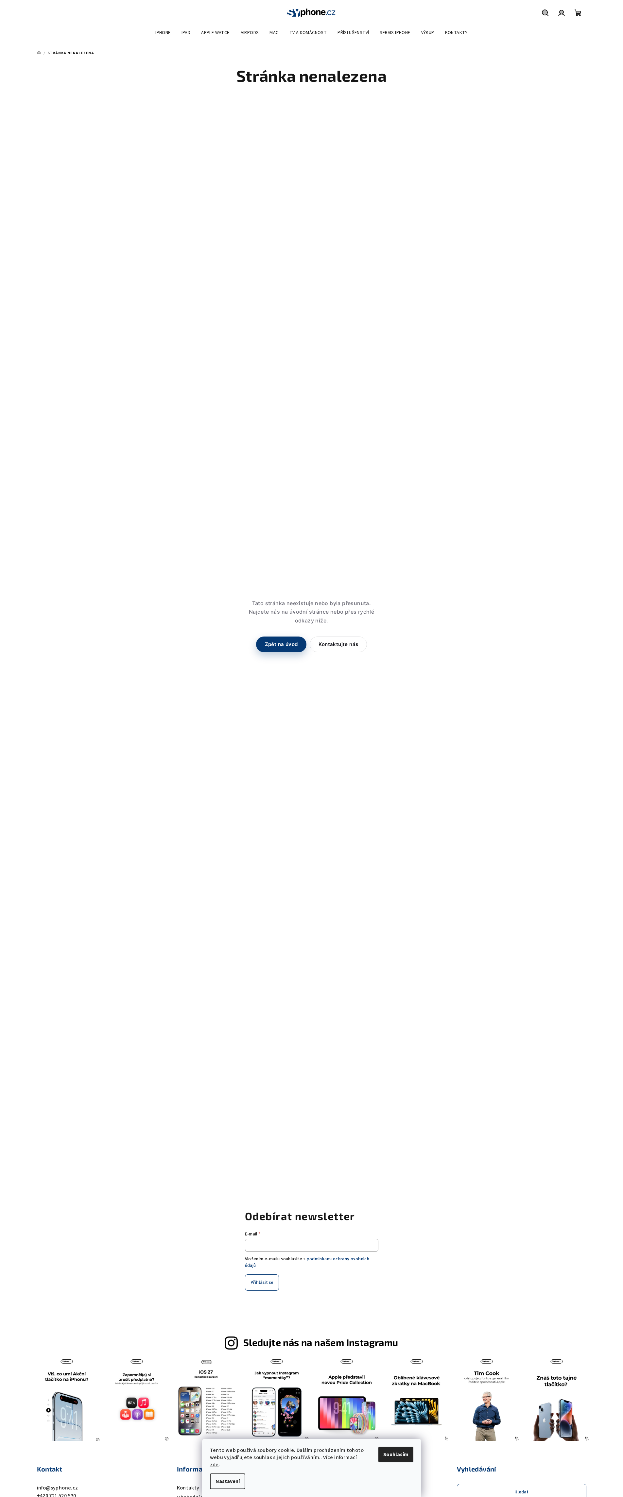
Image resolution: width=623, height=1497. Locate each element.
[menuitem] (163, 32)
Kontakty (188, 1487)
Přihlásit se (262, 1282)
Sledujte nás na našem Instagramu (320, 1342)
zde (214, 1464)
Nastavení (228, 1481)
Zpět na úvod (281, 644)
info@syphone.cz (57, 1487)
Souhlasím (395, 1454)
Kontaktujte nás (338, 644)
